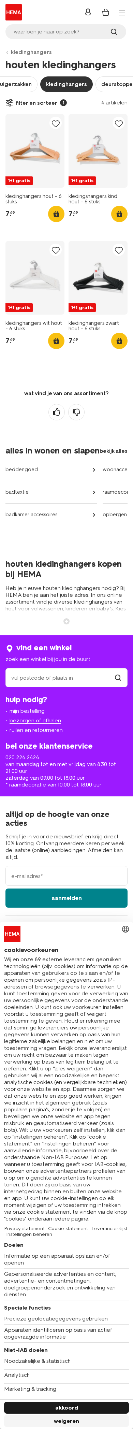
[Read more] (66, 620)
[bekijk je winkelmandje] (106, 12)
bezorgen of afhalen (35, 720)
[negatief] (76, 412)
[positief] (56, 412)
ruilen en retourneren (36, 730)
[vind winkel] (118, 678)
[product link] (34, 151)
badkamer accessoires (31, 514)
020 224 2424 (22, 757)
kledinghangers (31, 52)
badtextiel (17, 492)
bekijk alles (114, 451)
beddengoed (21, 469)
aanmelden (66, 898)
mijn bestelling (27, 711)
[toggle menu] (122, 13)
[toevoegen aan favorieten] (55, 123)
